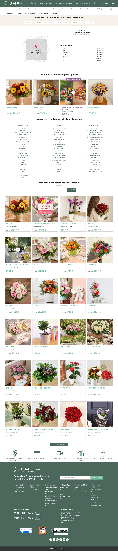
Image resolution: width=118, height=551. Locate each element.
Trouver (72, 190)
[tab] (10, 9)
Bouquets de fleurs (43, 22)
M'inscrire (96, 478)
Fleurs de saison (61, 22)
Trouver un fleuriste (65, 492)
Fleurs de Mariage (35, 489)
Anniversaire (77, 22)
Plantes (89, 22)
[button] (5, 96)
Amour (28, 22)
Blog (61, 494)
